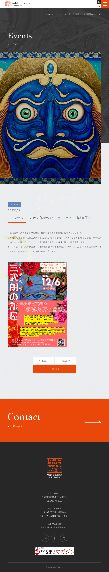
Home (47, 13)
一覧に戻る (54, 368)
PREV (44, 360)
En (99, 6)
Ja (99, 2)
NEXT (64, 360)
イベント (59, 14)
